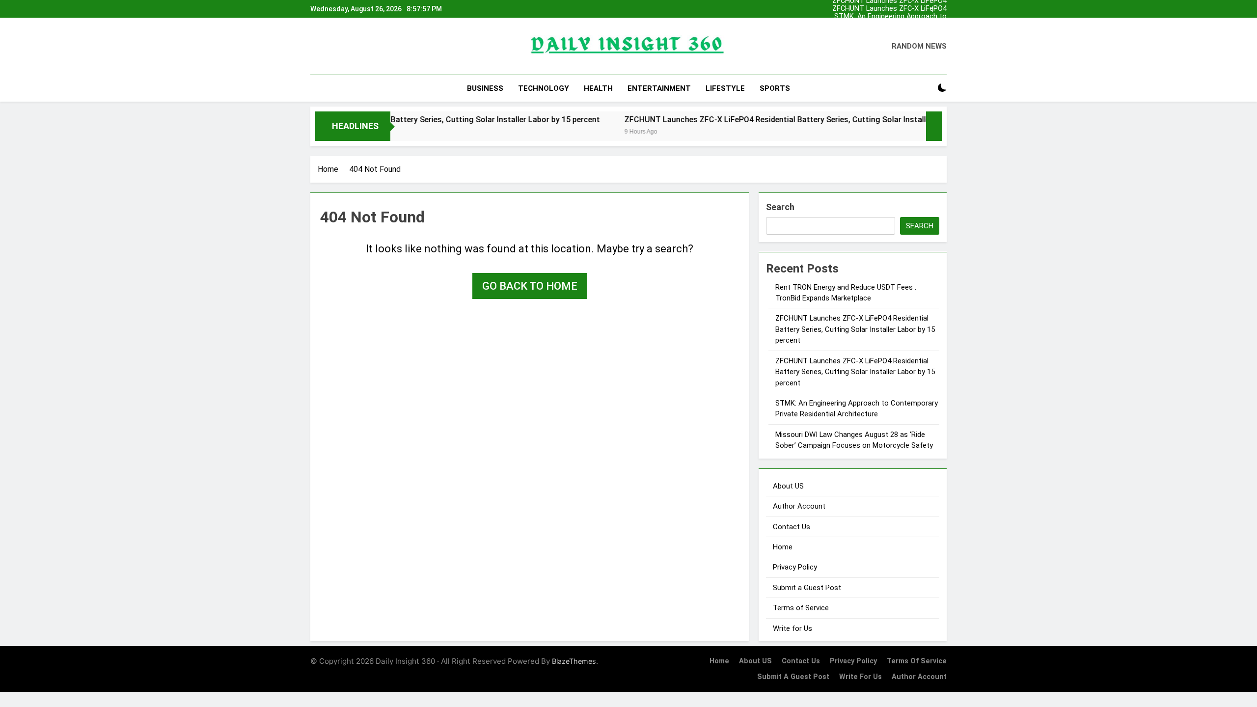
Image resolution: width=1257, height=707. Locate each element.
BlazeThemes (574, 661)
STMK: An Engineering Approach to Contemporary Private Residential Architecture (890, 17)
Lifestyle (725, 88)
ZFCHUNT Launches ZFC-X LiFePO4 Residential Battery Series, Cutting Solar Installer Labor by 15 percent (882, 9)
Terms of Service (801, 607)
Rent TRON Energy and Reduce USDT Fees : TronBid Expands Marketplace (878, 24)
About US (788, 486)
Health (598, 88)
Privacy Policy (795, 567)
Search (780, 207)
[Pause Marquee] (934, 126)
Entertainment (659, 88)
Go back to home (529, 286)
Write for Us (792, 628)
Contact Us (791, 526)
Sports (775, 88)
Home (782, 547)
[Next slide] (942, 6)
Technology (543, 88)
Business (485, 88)
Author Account (799, 506)
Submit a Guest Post (807, 587)
